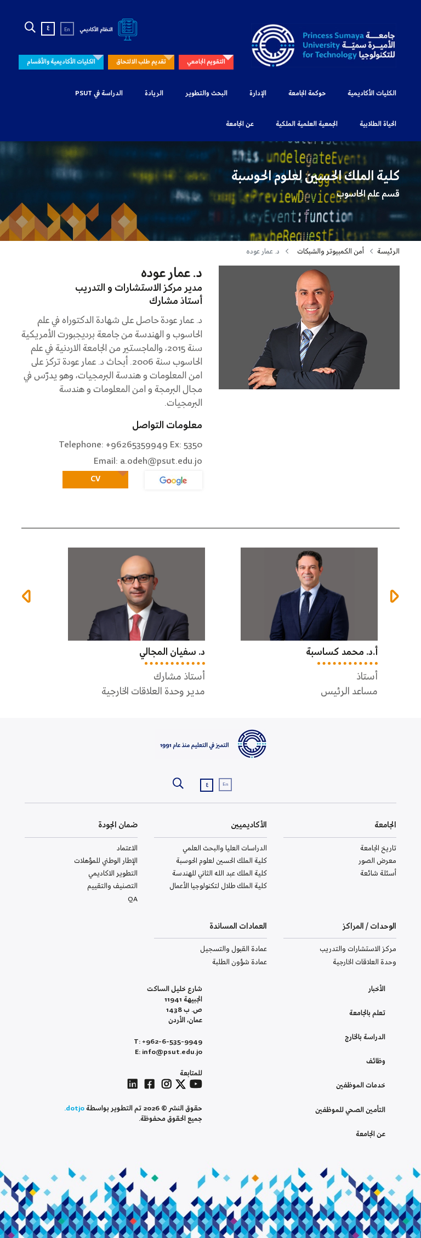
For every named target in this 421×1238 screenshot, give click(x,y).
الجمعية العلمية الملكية (307, 124)
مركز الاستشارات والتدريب (358, 949)
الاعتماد (127, 848)
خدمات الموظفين (360, 1085)
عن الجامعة (240, 124)
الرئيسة (388, 251)
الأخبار (376, 989)
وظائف (375, 1061)
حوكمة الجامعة (307, 94)
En (67, 30)
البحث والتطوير (206, 94)
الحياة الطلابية (378, 124)
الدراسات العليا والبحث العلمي (225, 848)
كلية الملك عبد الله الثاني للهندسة (219, 873)
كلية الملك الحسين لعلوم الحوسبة (221, 861)
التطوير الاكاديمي (113, 873)
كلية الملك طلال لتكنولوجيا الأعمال (218, 886)
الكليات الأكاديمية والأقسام (61, 62)
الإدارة (257, 94)
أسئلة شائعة (378, 873)
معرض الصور (377, 861)
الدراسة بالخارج (365, 1037)
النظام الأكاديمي (96, 30)
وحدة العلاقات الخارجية (364, 962)
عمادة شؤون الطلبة (239, 962)
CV (95, 479)
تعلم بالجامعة (367, 1013)
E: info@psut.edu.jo (168, 1052)
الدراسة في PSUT (99, 94)
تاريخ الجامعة (378, 848)
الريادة (154, 94)
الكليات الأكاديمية (372, 94)
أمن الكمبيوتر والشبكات (330, 251)
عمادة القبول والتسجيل (233, 949)
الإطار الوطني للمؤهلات (106, 861)
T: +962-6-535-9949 (168, 1042)
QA (133, 899)
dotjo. (74, 1108)
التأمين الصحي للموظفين (350, 1110)
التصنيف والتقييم (112, 886)
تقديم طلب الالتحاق (141, 62)
